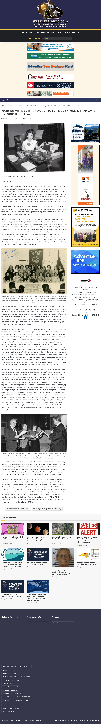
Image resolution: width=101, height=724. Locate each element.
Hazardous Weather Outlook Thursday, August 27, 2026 (11, 595)
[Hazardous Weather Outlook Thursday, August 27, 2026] (12, 586)
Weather (50, 32)
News (37, 32)
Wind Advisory (8, 711)
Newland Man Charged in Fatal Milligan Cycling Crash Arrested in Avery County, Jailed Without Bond (63, 572)
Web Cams (29, 32)
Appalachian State (9, 666)
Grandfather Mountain (10, 690)
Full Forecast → (94, 100)
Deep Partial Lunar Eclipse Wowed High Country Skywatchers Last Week (36, 539)
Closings (66, 32)
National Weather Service (11, 697)
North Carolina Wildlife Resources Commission (15, 700)
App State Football (9, 670)
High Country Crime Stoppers (12, 693)
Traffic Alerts (94, 720)
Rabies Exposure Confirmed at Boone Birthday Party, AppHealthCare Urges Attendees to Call (88, 540)
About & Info (76, 32)
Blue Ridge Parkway (10, 676)
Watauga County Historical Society (47, 509)
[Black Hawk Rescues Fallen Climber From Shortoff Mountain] (63, 529)
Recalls (6, 705)
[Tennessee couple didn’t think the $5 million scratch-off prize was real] (12, 529)
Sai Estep (5, 118)
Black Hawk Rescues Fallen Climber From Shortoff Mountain (61, 539)
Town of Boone (18, 705)
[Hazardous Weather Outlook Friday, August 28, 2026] (38, 554)
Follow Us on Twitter (34, 617)
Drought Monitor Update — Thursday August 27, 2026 (87, 564)
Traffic (58, 32)
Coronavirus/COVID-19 (11, 680)
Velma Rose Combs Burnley (18, 509)
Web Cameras (84, 720)
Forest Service (8, 683)
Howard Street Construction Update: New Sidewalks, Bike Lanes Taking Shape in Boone (11, 564)
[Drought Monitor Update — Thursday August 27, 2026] (88, 554)
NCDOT (26, 697)
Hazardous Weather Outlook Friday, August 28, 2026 (37, 564)
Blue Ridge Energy (9, 673)
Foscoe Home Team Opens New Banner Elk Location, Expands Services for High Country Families (36, 597)
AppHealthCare (24, 666)
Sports (43, 32)
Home (22, 32)
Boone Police (25, 676)
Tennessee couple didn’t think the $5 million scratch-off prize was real (12, 539)
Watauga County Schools (11, 708)
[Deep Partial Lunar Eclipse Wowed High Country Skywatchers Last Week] (38, 529)
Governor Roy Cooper (10, 687)
